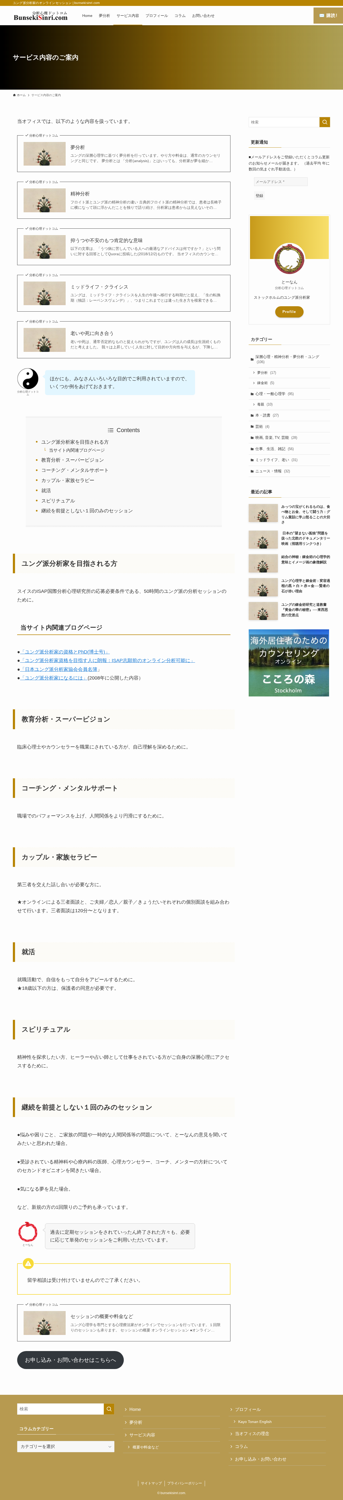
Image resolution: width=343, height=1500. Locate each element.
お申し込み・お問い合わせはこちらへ (70, 1360)
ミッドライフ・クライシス (99, 287)
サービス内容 (142, 1435)
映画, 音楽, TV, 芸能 (276, 437)
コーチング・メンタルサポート (75, 470)
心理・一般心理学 (274, 394)
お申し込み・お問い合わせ (260, 1459)
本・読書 (267, 415)
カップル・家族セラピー (67, 480)
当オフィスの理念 (252, 1433)
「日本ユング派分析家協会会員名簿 (58, 669)
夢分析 (77, 147)
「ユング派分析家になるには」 (54, 678)
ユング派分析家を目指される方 (75, 442)
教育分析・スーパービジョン (72, 460)
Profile (289, 311)
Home (135, 1409)
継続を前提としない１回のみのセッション (87, 510)
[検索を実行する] (324, 122)
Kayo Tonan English (255, 1421)
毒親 (265, 404)
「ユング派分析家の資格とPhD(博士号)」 (65, 652)
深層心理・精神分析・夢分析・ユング (287, 359)
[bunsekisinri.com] (40, 15)
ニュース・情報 (272, 471)
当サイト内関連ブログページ (77, 450)
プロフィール (248, 1409)
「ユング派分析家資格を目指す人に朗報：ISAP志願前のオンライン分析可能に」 (107, 660)
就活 (46, 490)
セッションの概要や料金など (101, 1316)
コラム (241, 1446)
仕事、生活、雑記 (274, 449)
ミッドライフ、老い (276, 460)
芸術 (262, 426)
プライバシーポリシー (184, 1483)
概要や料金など (146, 1447)
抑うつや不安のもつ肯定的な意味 (106, 240)
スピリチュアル (58, 500)
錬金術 (265, 383)
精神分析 (80, 193)
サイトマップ (151, 1483)
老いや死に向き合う (92, 333)
